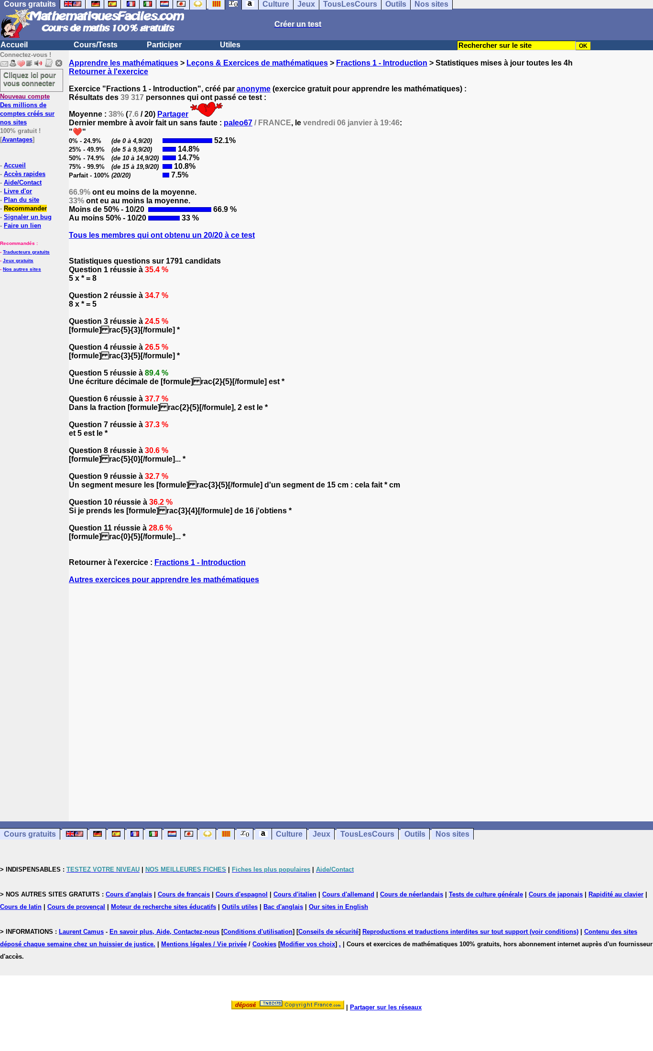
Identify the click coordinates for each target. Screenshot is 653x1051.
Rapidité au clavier (615, 894)
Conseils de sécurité (328, 931)
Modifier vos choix (307, 944)
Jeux (321, 834)
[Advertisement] (361, 694)
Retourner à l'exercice (108, 71)
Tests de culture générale (486, 894)
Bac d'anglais (283, 906)
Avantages (17, 139)
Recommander (25, 208)
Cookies (264, 944)
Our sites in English (338, 906)
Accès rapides (24, 173)
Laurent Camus (81, 931)
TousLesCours (367, 834)
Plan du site (21, 199)
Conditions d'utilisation (258, 931)
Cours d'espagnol (242, 894)
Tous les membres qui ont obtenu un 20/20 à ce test (162, 235)
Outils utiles (240, 906)
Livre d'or (18, 191)
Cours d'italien (294, 894)
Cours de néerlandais (411, 894)
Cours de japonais (556, 894)
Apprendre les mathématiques (123, 63)
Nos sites (452, 834)
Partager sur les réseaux (386, 1007)
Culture (289, 834)
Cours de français (184, 894)
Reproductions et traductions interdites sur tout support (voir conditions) (470, 931)
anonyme (254, 89)
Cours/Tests (96, 45)
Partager (172, 114)
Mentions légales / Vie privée (204, 944)
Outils (414, 834)
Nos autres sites (22, 269)
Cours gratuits (30, 834)
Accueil (14, 45)
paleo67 (238, 123)
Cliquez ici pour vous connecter (29, 79)
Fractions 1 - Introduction (381, 63)
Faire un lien (22, 225)
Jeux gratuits (18, 260)
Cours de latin (21, 906)
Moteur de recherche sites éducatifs (163, 906)
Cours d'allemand (348, 894)
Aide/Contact (23, 182)
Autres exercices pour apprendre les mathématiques (164, 579)
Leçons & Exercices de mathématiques (257, 63)
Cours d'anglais (129, 894)
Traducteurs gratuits (26, 251)
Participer (164, 45)
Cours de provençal (76, 906)
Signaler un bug (28, 217)
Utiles (230, 45)
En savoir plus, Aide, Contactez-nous (164, 931)
